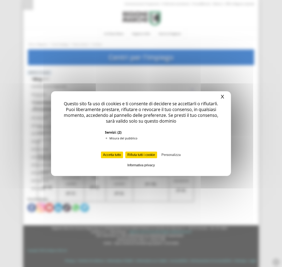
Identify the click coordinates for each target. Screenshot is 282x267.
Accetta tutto (112, 155)
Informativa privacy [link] (141, 165)
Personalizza (171, 155)
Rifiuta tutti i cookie (141, 155)
